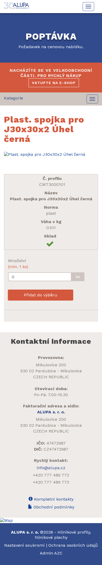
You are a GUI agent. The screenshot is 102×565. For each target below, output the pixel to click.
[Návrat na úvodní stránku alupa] (17, 6)
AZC (58, 553)
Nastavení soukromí (24, 545)
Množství (18, 263)
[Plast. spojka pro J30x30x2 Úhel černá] (51, 154)
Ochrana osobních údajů (73, 545)
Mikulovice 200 (51, 364)
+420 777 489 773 (51, 482)
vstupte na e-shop (54, 83)
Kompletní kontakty (53, 499)
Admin (47, 553)
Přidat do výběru (40, 294)
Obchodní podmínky (53, 507)
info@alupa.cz (51, 467)
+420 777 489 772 (51, 475)
